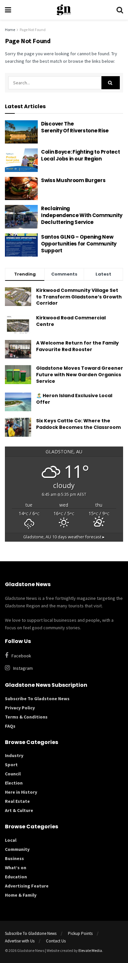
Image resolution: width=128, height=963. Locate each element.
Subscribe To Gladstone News (37, 698)
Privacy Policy (20, 708)
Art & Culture (19, 810)
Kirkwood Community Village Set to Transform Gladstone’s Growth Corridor (79, 296)
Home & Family (20, 895)
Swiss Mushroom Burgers (73, 180)
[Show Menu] (8, 10)
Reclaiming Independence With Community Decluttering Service (81, 215)
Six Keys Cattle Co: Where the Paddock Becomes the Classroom (78, 424)
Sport (11, 765)
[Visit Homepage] (64, 9)
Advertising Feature (27, 886)
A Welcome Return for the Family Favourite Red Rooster (77, 346)
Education (16, 877)
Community (17, 849)
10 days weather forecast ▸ (64, 537)
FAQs (10, 726)
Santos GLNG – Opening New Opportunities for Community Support (79, 243)
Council (13, 774)
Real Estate (17, 801)
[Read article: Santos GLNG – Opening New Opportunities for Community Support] (21, 245)
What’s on (15, 867)
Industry (14, 755)
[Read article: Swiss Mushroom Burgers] (21, 188)
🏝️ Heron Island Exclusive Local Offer (74, 398)
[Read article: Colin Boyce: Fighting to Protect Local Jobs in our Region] (21, 160)
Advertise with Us (19, 941)
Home (10, 29)
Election (14, 783)
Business (14, 858)
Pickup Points (80, 933)
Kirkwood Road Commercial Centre (71, 321)
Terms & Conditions (26, 717)
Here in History (21, 792)
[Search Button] (120, 10)
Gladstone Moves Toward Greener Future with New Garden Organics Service (79, 374)
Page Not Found (33, 29)
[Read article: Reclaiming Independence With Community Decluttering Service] (21, 216)
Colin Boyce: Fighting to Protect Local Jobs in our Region (80, 155)
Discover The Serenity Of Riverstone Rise (75, 127)
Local (10, 840)
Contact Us (56, 941)
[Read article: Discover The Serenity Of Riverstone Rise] (21, 132)
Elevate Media (90, 950)
